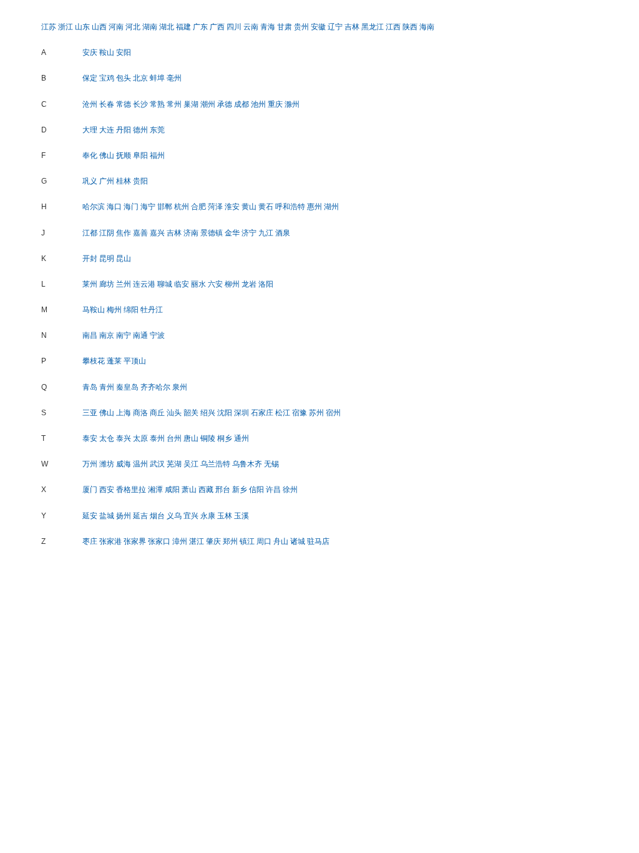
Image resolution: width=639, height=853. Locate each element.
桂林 (123, 181)
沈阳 (224, 412)
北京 (140, 78)
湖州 (331, 206)
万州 (89, 464)
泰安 (89, 438)
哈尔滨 (93, 206)
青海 (267, 26)
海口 (114, 206)
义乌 (174, 515)
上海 (123, 412)
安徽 (318, 26)
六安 (215, 284)
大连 (106, 130)
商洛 (140, 412)
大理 (89, 130)
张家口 (159, 541)
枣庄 (89, 541)
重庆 (275, 104)
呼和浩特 (290, 206)
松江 (282, 412)
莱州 (89, 284)
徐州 (290, 489)
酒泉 (282, 233)
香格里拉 (131, 489)
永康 (207, 515)
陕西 (409, 26)
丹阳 (123, 130)
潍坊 (106, 464)
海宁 (147, 206)
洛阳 (265, 284)
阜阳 (140, 155)
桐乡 (224, 438)
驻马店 (318, 541)
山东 (82, 26)
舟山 (280, 541)
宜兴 (190, 515)
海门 (131, 206)
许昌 (273, 489)
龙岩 (248, 284)
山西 (99, 26)
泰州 (157, 438)
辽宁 (335, 26)
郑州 (230, 541)
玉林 (224, 515)
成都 (241, 104)
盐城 (106, 515)
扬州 (123, 515)
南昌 (89, 335)
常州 (174, 104)
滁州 (292, 104)
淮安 (232, 206)
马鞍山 (93, 309)
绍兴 (207, 412)
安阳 (123, 52)
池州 (258, 104)
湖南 (149, 26)
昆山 (123, 258)
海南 (426, 26)
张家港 (110, 541)
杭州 (181, 206)
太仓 (106, 438)
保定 (89, 78)
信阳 (256, 489)
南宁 (123, 335)
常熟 (157, 104)
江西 (393, 26)
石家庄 (262, 412)
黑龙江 (372, 26)
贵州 (301, 26)
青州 (106, 387)
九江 (265, 233)
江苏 (48, 26)
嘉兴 (157, 233)
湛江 (196, 541)
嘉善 (140, 233)
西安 (106, 489)
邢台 (222, 489)
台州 (174, 438)
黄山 (248, 206)
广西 (217, 26)
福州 (157, 155)
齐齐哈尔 (155, 387)
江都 (89, 233)
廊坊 (106, 284)
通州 (241, 438)
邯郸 (164, 206)
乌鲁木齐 (247, 464)
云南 (250, 26)
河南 (116, 26)
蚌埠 (157, 78)
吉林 (351, 26)
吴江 (190, 464)
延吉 (140, 515)
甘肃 (284, 26)
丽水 (198, 284)
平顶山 (135, 361)
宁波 (157, 335)
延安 (89, 515)
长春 (106, 104)
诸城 (297, 541)
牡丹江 (151, 309)
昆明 (106, 258)
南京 (106, 335)
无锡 (271, 464)
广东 (200, 26)
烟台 (157, 515)
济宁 (248, 233)
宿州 (333, 412)
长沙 (140, 104)
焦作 (123, 233)
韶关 (190, 412)
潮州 (207, 104)
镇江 (247, 541)
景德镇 (211, 233)
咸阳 (172, 489)
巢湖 (190, 104)
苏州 (316, 412)
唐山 (190, 438)
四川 (234, 26)
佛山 (106, 155)
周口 (263, 541)
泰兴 (123, 438)
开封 (89, 258)
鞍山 (106, 52)
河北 (132, 26)
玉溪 (241, 515)
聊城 (164, 284)
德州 (140, 130)
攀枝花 (93, 361)
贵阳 (140, 181)
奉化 (89, 155)
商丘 (157, 412)
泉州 (179, 387)
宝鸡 (106, 78)
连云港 (144, 284)
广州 (106, 181)
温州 (140, 464)
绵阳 (131, 309)
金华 (232, 233)
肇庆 (213, 541)
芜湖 (174, 464)
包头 (123, 78)
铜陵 (207, 438)
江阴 (106, 233)
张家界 (135, 541)
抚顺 (123, 155)
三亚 (89, 412)
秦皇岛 (127, 387)
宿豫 (299, 412)
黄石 (265, 206)
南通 (140, 335)
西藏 (205, 489)
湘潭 (155, 489)
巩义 (89, 181)
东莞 (157, 130)
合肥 (198, 206)
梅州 (114, 309)
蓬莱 (114, 361)
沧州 (89, 104)
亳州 (174, 78)
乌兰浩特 (215, 464)
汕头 (174, 412)
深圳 (241, 412)
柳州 (232, 284)
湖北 (166, 26)
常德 (123, 104)
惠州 (314, 206)
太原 (140, 438)
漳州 (179, 541)
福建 (183, 26)
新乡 (239, 489)
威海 (123, 464)
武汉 (157, 464)
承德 (224, 104)
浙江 (65, 26)
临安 (181, 284)
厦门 (89, 489)
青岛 (89, 387)
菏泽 (215, 206)
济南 (190, 233)
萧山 (189, 489)
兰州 (123, 284)
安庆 (89, 52)
